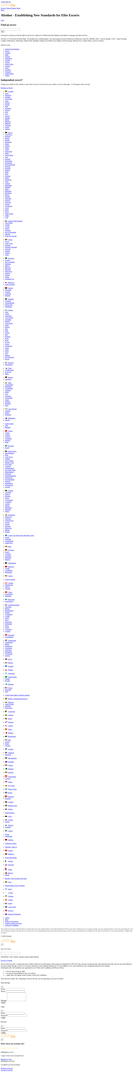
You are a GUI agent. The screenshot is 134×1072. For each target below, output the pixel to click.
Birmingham (9, 611)
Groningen (8, 648)
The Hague (8, 654)
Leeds (7, 627)
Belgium (11, 797)
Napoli (7, 742)
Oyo (6, 353)
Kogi (6, 340)
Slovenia (11, 865)
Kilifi (6, 172)
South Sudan (9, 74)
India (6, 55)
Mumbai (8, 403)
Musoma (8, 268)
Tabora (7, 275)
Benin (10, 719)
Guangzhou (9, 594)
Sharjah (7, 234)
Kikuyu (7, 170)
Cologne (8, 554)
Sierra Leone (12, 789)
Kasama (7, 496)
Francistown (9, 601)
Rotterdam (8, 652)
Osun (7, 352)
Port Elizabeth (9, 479)
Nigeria (7, 57)
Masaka (7, 118)
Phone (3, 991)
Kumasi (7, 245)
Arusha (7, 260)
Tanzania (8, 72)
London (7, 631)
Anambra (8, 320)
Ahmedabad (9, 385)
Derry (7, 620)
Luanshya (8, 502)
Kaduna (7, 336)
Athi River (8, 134)
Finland (10, 825)
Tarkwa (7, 253)
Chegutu (8, 519)
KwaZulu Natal (10, 470)
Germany (11, 550)
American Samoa (10, 843)
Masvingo (8, 528)
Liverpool (8, 629)
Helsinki (8, 827)
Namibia (8, 70)
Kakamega (8, 161)
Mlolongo (8, 191)
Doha (7, 374)
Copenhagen (9, 637)
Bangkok (8, 755)
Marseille (8, 690)
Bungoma (8, 142)
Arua (6, 93)
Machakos (8, 185)
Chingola (8, 492)
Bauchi (7, 321)
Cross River (9, 323)
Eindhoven (8, 646)
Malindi (7, 187)
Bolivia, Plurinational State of (18, 699)
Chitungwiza (9, 521)
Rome (7, 744)
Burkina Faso (12, 806)
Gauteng (8, 466)
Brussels (8, 798)
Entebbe (7, 97)
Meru (7, 189)
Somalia (10, 666)
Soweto (7, 487)
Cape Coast (9, 243)
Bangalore (8, 387)
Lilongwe (8, 379)
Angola (7, 66)
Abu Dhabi (8, 223)
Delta (7, 325)
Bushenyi (8, 95)
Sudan (10, 903)
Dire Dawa (8, 708)
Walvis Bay (9, 305)
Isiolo (7, 153)
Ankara (7, 435)
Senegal (10, 772)
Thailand (11, 753)
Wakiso (7, 129)
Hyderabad (8, 398)
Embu (7, 148)
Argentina (11, 673)
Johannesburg (9, 468)
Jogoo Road (9, 155)
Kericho (7, 166)
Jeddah (7, 679)
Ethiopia (11, 702)
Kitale (7, 178)
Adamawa (8, 316)
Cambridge (8, 614)
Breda (7, 644)
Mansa (7, 506)
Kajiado (7, 159)
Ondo (7, 350)
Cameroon (11, 711)
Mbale (7, 120)
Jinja (6, 106)
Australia (11, 762)
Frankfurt (8, 556)
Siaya (7, 212)
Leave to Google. (6, 960)
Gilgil (7, 150)
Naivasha (8, 199)
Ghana (7, 62)
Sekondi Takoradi (11, 247)
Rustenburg (9, 483)
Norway (11, 911)
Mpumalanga (9, 472)
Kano (7, 338)
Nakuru (7, 200)
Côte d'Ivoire (12, 409)
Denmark (11, 635)
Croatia (10, 820)
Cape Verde (12, 907)
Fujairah (7, 230)
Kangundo (8, 163)
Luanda (7, 292)
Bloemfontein (9, 453)
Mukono (8, 123)
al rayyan (8, 372)
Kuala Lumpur (10, 284)
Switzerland (12, 777)
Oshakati (8, 301)
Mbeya (7, 266)
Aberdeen (8, 607)
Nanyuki (8, 202)
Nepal (10, 869)
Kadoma (8, 526)
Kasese (7, 110)
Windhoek (8, 307)
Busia (7, 144)
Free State (8, 464)
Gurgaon (8, 396)
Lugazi (7, 116)
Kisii (6, 174)
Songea (7, 273)
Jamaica (10, 715)
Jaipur (7, 400)
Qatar (7, 68)
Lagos (7, 344)
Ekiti (6, 331)
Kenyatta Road (10, 165)
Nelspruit (8, 474)
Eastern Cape (9, 463)
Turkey (7, 75)
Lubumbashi (9, 541)
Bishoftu (8, 706)
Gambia (10, 802)
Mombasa (8, 193)
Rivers (7, 359)
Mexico (10, 663)
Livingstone (9, 500)
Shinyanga (8, 271)
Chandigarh (9, 388)
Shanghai (8, 596)
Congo (10, 576)
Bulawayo (8, 517)
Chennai (8, 390)
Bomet (7, 138)
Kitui (6, 182)
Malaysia (11, 282)
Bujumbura (8, 365)
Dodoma (8, 264)
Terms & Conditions (11, 925)
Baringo (7, 136)
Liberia (10, 726)
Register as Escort (7, 88)
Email (3, 989)
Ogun (7, 348)
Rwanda (11, 446)
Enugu (7, 333)
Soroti (7, 127)
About (7, 918)
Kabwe (7, 494)
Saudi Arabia (12, 677)
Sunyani (7, 249)
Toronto (7, 589)
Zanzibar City (9, 279)
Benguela (8, 290)
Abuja (7, 314)
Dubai (7, 228)
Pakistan (11, 769)
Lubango (8, 294)
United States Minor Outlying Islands (17, 695)
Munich (7, 559)
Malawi (10, 377)
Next (2, 20)
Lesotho (10, 749)
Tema (7, 255)
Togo (10, 882)
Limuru (7, 183)
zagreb (7, 822)
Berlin (7, 552)
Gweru (7, 522)
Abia (6, 312)
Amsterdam (9, 642)
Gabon (10, 831)
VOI (6, 217)
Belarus (10, 873)
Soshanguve (9, 485)
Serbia (10, 782)
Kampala (8, 108)
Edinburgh (8, 624)
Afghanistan (12, 563)
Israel (10, 889)
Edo (6, 329)
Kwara (7, 342)
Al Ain (7, 227)
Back (2, 10)
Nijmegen (8, 650)
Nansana (8, 125)
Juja (6, 157)
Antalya (7, 437)
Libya (10, 816)
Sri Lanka (11, 786)
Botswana (11, 599)
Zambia (7, 60)
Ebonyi (7, 327)
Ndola (7, 511)
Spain (10, 729)
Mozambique (12, 758)
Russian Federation (14, 914)
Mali (9, 546)
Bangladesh (12, 736)
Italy (9, 740)
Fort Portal (8, 99)
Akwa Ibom (9, 318)
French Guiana (10, 579)
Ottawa (7, 587)
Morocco (11, 567)
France (10, 688)
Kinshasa (8, 539)
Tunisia (10, 850)
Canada (10, 583)
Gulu (6, 101)
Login (3, 2)
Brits (6, 455)
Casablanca (9, 570)
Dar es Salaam (10, 262)
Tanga (7, 277)
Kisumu (7, 176)
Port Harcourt (9, 357)
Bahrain (10, 733)
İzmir (6, 442)
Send (3, 1002)
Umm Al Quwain (11, 236)
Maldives (11, 854)
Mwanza (8, 269)
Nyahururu (8, 206)
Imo (6, 335)
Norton (7, 532)
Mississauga (9, 585)
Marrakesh (8, 572)
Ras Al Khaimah (10, 232)
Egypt (10, 659)
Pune (6, 405)
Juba (6, 425)
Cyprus (10, 893)
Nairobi (7, 197)
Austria (10, 900)
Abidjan (7, 411)
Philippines (11, 418)
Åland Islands (9, 813)
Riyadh (7, 681)
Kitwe (7, 498)
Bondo (7, 140)
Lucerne (7, 778)
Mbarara (8, 121)
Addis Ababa (9, 704)
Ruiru (7, 210)
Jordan (10, 809)
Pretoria (7, 481)
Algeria (10, 861)
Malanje (7, 295)
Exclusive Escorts (7, 1070)
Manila (7, 420)
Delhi (7, 392)
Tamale (7, 251)
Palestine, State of (11, 847)
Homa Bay (8, 151)
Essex (7, 626)
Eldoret (7, 146)
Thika (7, 215)
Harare (7, 524)
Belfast (7, 609)
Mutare (7, 530)
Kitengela (8, 180)
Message (4, 1000)
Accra (7, 241)
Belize (10, 793)
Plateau (7, 355)
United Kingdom (13, 605)
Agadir (7, 568)
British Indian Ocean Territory (15, 886)
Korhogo (8, 415)
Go (2, 31)
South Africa (9, 64)
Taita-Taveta (9, 214)
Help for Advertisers (11, 921)
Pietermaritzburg (10, 476)
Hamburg (8, 558)
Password (4, 1015)
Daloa (7, 413)
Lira (6, 114)
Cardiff (7, 616)
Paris (6, 692)
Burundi (11, 363)
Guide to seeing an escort (13, 923)
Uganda (7, 53)
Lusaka (7, 504)
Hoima (7, 103)
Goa (6, 394)
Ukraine (10, 896)
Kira (6, 112)
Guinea (10, 765)
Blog (6, 920)
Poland (10, 670)
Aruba (7, 834)
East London (9, 461)
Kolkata (7, 402)
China (10, 592)
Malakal (7, 427)
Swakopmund (9, 303)
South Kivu (9, 543)
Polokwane (8, 478)
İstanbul (7, 440)
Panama (10, 722)
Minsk (7, 875)
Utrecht (7, 656)
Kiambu (7, 168)
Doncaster (8, 622)
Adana (7, 433)
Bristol (7, 612)
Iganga (7, 105)
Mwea (7, 195)
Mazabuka (8, 508)
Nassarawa (8, 346)
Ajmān (7, 225)
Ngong (7, 204)
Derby (7, 618)
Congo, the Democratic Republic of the (21, 535)
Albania (10, 840)
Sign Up (8, 2)
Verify (3, 1033)
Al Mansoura (9, 370)
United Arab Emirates (12, 49)
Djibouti (11, 684)
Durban (7, 459)
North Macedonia (11, 858)
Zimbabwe (8, 58)
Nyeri (7, 208)
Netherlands (12, 640)
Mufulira (8, 509)
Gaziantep (8, 438)
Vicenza (7, 746)
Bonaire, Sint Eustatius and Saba (16, 878)
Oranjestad (8, 836)
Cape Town (9, 457)
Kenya (7, 51)
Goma (7, 537)
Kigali (7, 448)
